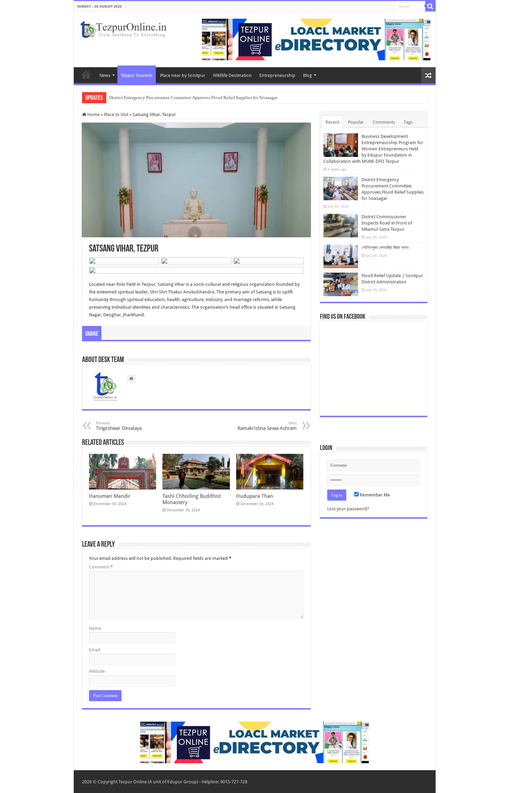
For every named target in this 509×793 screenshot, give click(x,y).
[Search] (430, 6)
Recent (332, 122)
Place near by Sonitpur (182, 75)
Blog (307, 75)
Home (86, 74)
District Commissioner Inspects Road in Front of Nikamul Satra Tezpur (386, 223)
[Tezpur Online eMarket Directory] (316, 39)
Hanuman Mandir (110, 496)
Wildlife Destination (232, 75)
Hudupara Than (254, 496)
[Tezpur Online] (123, 28)
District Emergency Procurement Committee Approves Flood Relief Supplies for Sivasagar (193, 97)
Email (94, 649)
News (104, 75)
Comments (384, 122)
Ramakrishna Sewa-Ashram (267, 426)
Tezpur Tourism (136, 75)
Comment (101, 567)
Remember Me (374, 494)
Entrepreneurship (277, 75)
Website (97, 671)
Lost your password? (348, 508)
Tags (408, 122)
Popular (356, 122)
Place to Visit (116, 114)
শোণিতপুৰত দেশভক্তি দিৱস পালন (385, 247)
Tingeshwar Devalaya (119, 426)
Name (95, 628)
